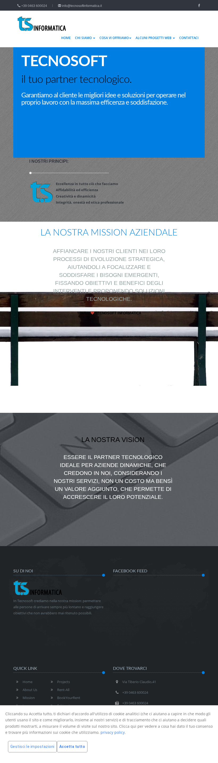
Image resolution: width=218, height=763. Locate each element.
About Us (30, 689)
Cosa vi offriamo (114, 38)
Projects (63, 681)
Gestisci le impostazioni (32, 746)
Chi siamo (84, 38)
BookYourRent (68, 697)
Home (66, 38)
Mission (29, 697)
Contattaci (189, 38)
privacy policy (112, 732)
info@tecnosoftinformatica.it (81, 6)
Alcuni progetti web (154, 38)
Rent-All (63, 689)
